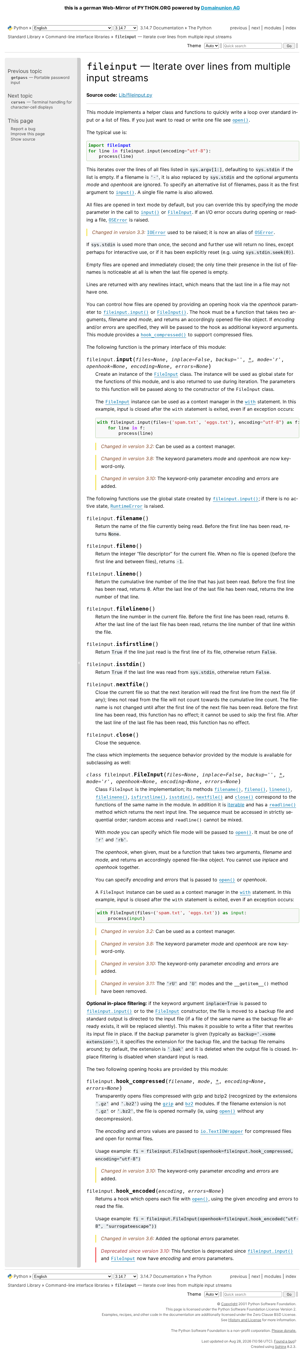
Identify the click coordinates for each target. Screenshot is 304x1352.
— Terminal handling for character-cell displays (41, 104)
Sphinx (280, 1346)
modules (272, 27)
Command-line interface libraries (77, 36)
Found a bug (284, 1341)
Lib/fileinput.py (135, 95)
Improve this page (28, 133)
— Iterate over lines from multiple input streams (173, 36)
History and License (244, 1320)
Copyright (229, 1304)
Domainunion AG (220, 8)
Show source (23, 139)
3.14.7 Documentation (161, 27)
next (255, 27)
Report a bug (23, 128)
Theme (194, 45)
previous (238, 27)
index (291, 27)
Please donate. (284, 1330)
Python (21, 27)
